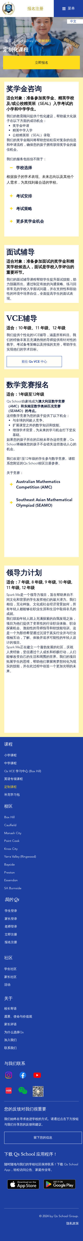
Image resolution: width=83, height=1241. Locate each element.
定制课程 (10, 787)
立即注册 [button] (11, 934)
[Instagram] (8, 1075)
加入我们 (10, 1040)
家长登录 (11, 919)
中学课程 (10, 763)
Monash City (12, 833)
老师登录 (11, 926)
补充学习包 (12, 795)
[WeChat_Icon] (22, 1090)
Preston (9, 872)
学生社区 (10, 969)
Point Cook (11, 841)
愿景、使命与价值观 (18, 1016)
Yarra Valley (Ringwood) (20, 856)
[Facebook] (22, 1075)
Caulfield (10, 825)
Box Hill (9, 817)
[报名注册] (73, 942)
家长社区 (10, 977)
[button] (35, 8)
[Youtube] (37, 1075)
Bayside (9, 864)
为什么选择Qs (14, 1032)
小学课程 (10, 755)
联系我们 (10, 1048)
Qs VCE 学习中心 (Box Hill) (22, 771)
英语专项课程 (13, 779)
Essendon (11, 880)
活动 (7, 985)
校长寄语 (10, 1008)
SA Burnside (12, 888)
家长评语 (10, 1024)
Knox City (10, 849)
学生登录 (11, 911)
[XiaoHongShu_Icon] (8, 1090)
